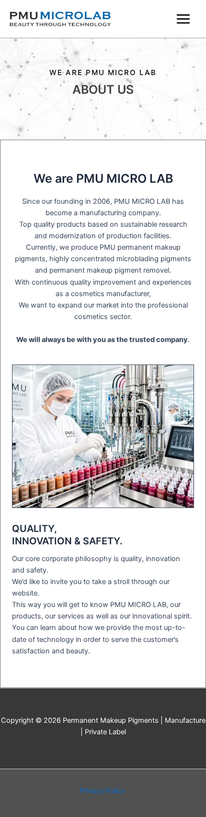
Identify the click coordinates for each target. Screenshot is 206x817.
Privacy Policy (103, 790)
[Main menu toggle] (183, 19)
